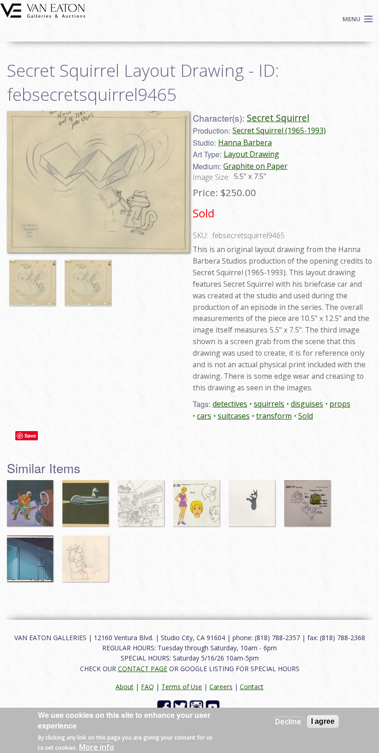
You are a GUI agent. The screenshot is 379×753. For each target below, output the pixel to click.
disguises (307, 404)
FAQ (147, 686)
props (340, 404)
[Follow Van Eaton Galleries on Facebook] (165, 706)
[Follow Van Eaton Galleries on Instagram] (198, 706)
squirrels (269, 404)
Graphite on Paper (255, 166)
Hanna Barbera (245, 142)
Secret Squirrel (278, 117)
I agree (323, 721)
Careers (220, 686)
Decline (288, 721)
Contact (251, 686)
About (125, 686)
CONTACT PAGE (142, 668)
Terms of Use (181, 686)
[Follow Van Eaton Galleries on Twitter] (181, 706)
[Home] (43, 10)
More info (96, 747)
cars (204, 416)
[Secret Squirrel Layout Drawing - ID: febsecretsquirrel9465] (98, 181)
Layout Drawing (251, 154)
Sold (305, 416)
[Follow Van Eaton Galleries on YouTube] (214, 706)
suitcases (234, 416)
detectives (230, 404)
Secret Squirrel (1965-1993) (279, 130)
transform (274, 416)
